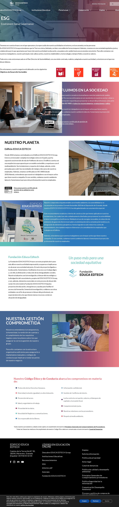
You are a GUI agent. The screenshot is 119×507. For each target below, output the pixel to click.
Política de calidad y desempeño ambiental (95, 470)
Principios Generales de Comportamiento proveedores (95, 476)
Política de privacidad (91, 458)
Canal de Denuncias (96, 429)
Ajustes (107, 501)
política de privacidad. (27, 505)
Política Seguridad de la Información (92, 482)
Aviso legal (86, 462)
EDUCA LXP (47, 468)
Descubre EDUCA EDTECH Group (56, 452)
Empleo (102, 10)
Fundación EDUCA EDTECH (54, 476)
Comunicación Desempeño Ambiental (93, 488)
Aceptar (84, 501)
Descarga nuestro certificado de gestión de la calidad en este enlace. (71, 123)
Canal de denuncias (90, 465)
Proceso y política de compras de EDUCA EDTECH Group (96, 494)
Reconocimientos (49, 460)
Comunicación (83, 10)
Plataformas (63, 10)
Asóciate (46, 472)
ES (112, 4)
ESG (44, 464)
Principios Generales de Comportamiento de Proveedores (85, 427)
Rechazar (96, 501)
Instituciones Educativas (41, 10)
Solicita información (90, 454)
